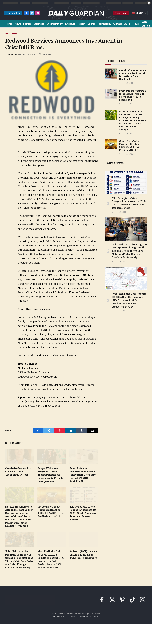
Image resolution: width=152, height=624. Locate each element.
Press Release (12, 34)
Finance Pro (13, 13)
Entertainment (55, 23)
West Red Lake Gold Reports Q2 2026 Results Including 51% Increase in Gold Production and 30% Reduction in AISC (50, 559)
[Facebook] (8, 134)
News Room (13, 54)
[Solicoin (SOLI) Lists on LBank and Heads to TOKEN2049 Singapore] (83, 539)
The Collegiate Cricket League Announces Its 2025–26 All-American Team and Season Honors (82, 513)
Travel (135, 23)
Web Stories (146, 23)
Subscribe (120, 13)
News (18, 23)
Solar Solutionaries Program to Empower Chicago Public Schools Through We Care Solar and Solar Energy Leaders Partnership (19, 559)
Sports (91, 23)
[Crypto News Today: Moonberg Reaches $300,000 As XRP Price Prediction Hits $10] (51, 495)
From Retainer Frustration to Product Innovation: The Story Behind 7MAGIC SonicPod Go (82, 475)
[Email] (8, 161)
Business (39, 23)
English (139, 13)
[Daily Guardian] (76, 13)
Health (81, 23)
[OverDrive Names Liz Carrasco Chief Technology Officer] (19, 456)
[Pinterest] (8, 155)
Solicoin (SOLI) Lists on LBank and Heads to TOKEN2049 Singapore (83, 554)
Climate (117, 23)
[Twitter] (8, 141)
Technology (104, 23)
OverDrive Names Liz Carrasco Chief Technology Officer (18, 471)
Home (8, 23)
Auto (127, 23)
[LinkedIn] (8, 148)
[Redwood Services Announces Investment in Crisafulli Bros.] (51, 90)
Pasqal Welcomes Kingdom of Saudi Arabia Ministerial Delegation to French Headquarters (50, 475)
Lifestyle (70, 23)
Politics (27, 23)
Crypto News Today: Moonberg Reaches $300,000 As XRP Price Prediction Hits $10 (50, 511)
